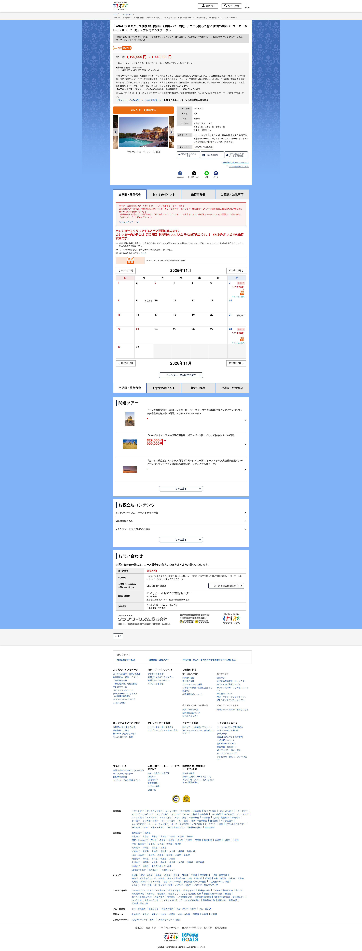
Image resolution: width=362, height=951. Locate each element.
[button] (115, 132)
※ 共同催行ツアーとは (129, 222)
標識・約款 (151, 928)
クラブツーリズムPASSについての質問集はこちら (139, 100)
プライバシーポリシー (169, 928)
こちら (143, 253)
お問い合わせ (221, 928)
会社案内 (139, 928)
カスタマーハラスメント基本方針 (197, 928)
